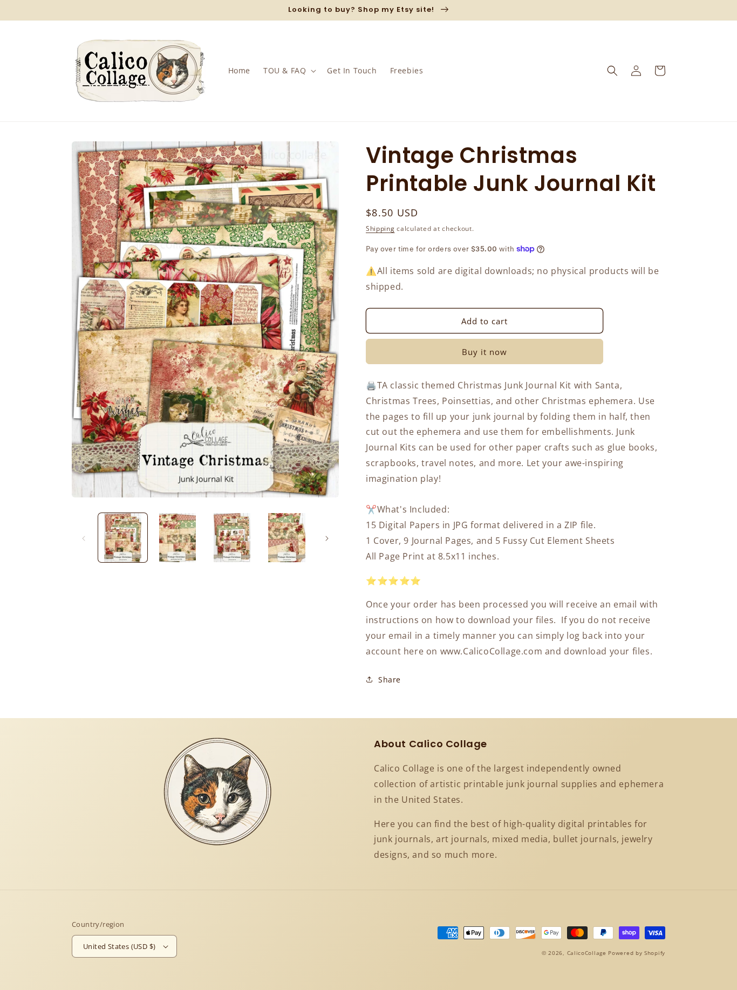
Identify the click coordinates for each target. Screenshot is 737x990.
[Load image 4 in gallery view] (286, 537)
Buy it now (484, 351)
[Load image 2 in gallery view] (177, 537)
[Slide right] (327, 538)
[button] (288, 70)
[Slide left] (83, 538)
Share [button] (389, 679)
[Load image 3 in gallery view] (232, 537)
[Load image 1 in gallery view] (122, 537)
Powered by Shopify (636, 953)
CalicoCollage (586, 953)
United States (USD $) (119, 946)
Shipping (380, 228)
